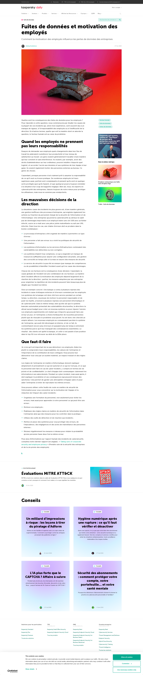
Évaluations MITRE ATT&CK (46, 473)
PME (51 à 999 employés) (87, 2)
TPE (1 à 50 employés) (70, 2)
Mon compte (116, 7)
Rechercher (120, 20)
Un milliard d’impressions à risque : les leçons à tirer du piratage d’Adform (45, 522)
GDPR (93, 13)
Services (54, 13)
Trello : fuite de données (106, 204)
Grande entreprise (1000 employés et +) (109, 2)
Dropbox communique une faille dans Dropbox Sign (109, 183)
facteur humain (105, 120)
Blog (99, 13)
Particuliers (56, 2)
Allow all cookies (126, 657)
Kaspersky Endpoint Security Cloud (57, 632)
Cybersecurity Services (106, 632)
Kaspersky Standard (27, 629)
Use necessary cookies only (126, 670)
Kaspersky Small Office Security (56, 629)
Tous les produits (52, 635)
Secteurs (34, 13)
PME (74, 624)
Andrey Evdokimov (31, 46)
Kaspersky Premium (27, 635)
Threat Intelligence (105, 647)
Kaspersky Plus (25, 632)
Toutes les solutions (27, 638)
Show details (29, 669)
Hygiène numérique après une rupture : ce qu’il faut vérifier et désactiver (97, 522)
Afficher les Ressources (68, 13)
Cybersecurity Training (106, 644)
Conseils (46, 511)
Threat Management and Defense (109, 635)
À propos (83, 13)
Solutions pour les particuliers (31, 624)
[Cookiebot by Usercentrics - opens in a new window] (12, 671)
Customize (125, 663)
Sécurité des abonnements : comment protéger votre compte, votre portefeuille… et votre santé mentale (98, 580)
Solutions (24, 13)
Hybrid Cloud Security (105, 641)
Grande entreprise (105, 624)
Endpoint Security (104, 638)
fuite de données (28, 20)
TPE (48, 624)
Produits (44, 13)
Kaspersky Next (77, 629)
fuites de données (105, 127)
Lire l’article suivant (29, 468)
